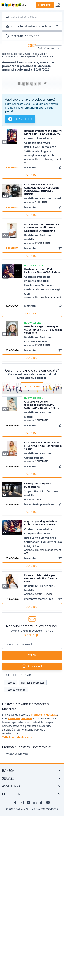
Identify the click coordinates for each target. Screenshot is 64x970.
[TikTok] (41, 802)
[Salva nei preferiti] (60, 167)
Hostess (10, 682)
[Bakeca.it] (17, 5)
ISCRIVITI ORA (23, 119)
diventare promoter (20, 718)
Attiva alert (35, 666)
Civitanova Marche (16, 754)
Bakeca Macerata (12, 53)
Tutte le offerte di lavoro (17, 737)
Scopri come (32, 386)
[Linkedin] (35, 802)
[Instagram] (22, 802)
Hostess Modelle (15, 689)
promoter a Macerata (44, 714)
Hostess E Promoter (32, 682)
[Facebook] (16, 802)
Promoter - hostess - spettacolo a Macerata (27, 56)
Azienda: (42, 161)
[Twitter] (29, 802)
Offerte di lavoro (35, 53)
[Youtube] (48, 802)
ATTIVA (32, 655)
